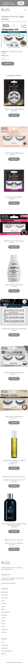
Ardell (20, 51)
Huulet (3, 600)
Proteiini (3, 621)
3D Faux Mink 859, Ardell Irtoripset (14, 372)
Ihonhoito (3, 603)
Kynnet (3, 609)
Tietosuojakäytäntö (6, 651)
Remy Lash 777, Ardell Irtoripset (14, 416)
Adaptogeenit (5, 592)
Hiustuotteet (4, 598)
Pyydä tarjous (21, 3)
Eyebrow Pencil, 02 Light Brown (14, 543)
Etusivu (3, 21)
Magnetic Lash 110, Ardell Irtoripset (14, 241)
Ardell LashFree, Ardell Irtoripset (14, 285)
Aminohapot (4, 595)
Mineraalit (3, 615)
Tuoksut (3, 626)
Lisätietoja (7, 63)
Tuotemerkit (11, 51)
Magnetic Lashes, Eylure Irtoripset (14, 109)
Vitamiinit (3, 632)
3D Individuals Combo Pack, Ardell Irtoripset (14, 328)
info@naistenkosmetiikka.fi (8, 583)
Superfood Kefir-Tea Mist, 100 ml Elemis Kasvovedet (14, 461)
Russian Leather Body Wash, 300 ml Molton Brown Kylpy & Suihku (14, 524)
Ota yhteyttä (4, 645)
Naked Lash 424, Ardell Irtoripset (14, 153)
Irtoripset (3, 53)
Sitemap (3, 654)
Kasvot (3, 606)
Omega (3, 618)
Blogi (2, 642)
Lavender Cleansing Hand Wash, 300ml (14, 480)
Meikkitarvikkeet (5, 612)
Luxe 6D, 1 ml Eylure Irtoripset (14, 197)
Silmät (16, 51)
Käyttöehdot (4, 648)
